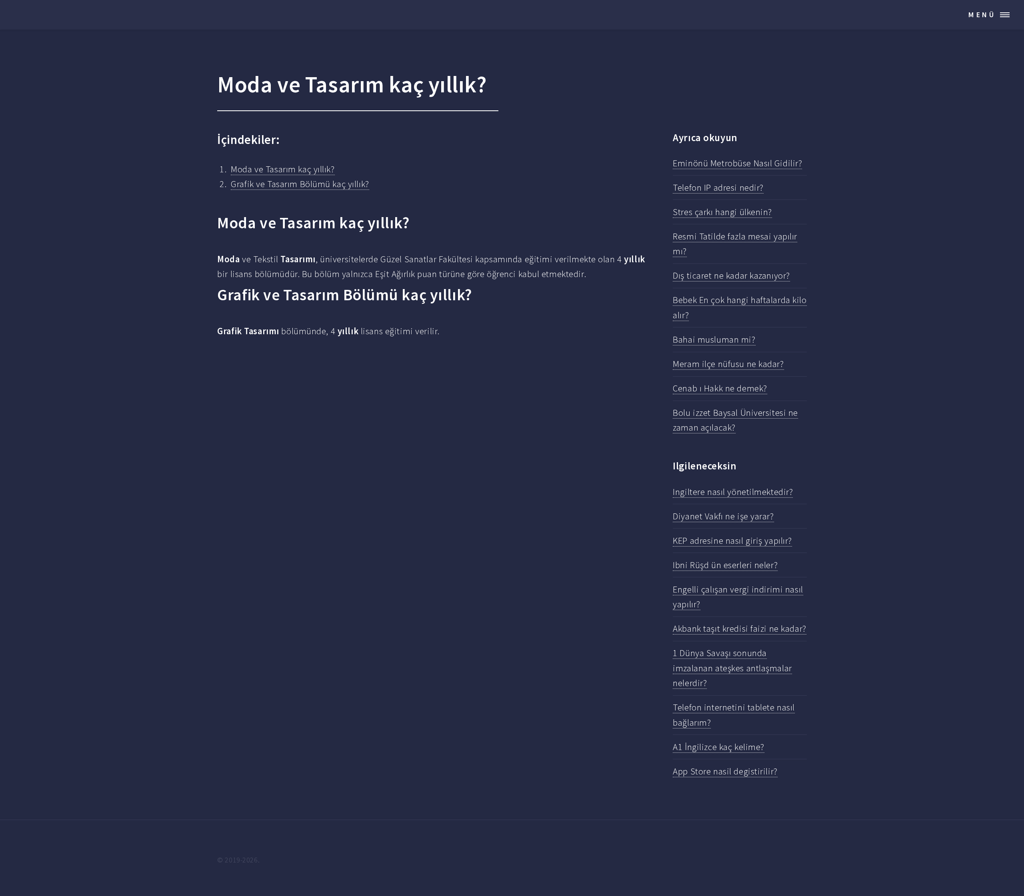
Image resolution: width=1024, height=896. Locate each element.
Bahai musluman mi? (714, 339)
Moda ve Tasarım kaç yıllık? (282, 169)
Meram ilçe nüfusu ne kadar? (728, 363)
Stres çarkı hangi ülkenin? (722, 212)
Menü (982, 14)
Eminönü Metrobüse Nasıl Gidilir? (737, 163)
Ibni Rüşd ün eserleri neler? (725, 565)
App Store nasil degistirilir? (725, 771)
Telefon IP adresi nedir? (718, 187)
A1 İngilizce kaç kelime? (718, 746)
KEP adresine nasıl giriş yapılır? (732, 540)
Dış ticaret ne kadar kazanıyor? (731, 275)
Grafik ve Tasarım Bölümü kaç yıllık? (300, 184)
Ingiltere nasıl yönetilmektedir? (733, 491)
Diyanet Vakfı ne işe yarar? (723, 516)
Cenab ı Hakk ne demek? (720, 388)
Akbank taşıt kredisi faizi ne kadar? (739, 628)
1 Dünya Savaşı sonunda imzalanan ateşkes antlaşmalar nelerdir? (732, 667)
